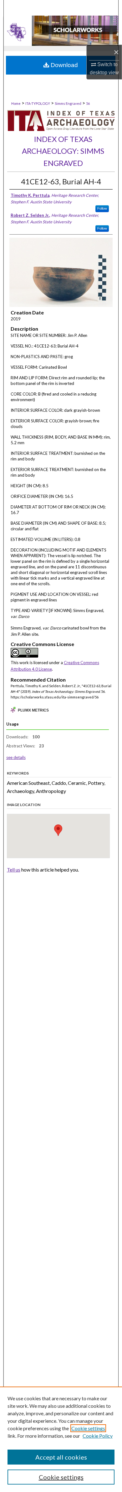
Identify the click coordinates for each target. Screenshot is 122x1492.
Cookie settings (88, 1428)
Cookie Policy (98, 1436)
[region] (61, 1439)
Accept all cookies (61, 1457)
